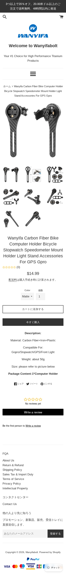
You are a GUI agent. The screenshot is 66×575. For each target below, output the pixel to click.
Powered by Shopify (50, 552)
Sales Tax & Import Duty (18, 474)
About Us (8, 460)
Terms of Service (13, 479)
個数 (40, 290)
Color (27, 290)
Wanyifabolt (32, 552)
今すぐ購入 (33, 322)
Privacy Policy (12, 483)
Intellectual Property (15, 488)
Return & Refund (13, 465)
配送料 (13, 279)
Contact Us (10, 504)
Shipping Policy (12, 469)
